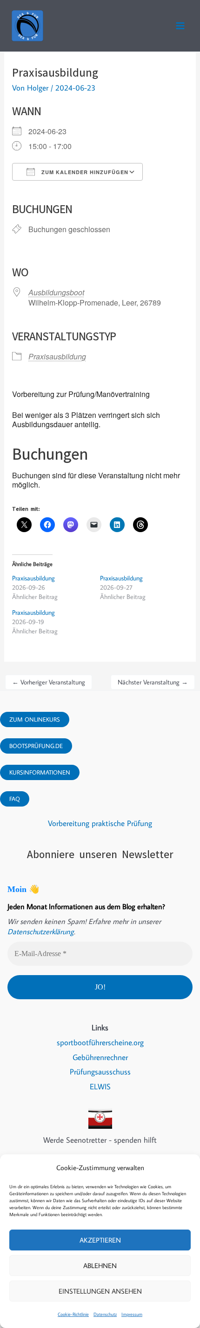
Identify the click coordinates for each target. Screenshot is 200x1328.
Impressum (131, 1314)
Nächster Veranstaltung (153, 682)
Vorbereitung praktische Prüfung (100, 823)
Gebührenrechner (100, 1057)
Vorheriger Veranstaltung (48, 682)
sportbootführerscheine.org (100, 1042)
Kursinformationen (39, 772)
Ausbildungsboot (56, 292)
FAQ (14, 798)
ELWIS (100, 1086)
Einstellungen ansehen (100, 1291)
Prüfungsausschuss (100, 1072)
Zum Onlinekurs (34, 719)
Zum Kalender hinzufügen (84, 172)
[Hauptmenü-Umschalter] (180, 25)
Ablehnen (100, 1265)
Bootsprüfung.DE (36, 745)
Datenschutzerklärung (40, 931)
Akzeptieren (100, 1240)
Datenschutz (105, 1314)
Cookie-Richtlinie (73, 1314)
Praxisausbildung (57, 356)
